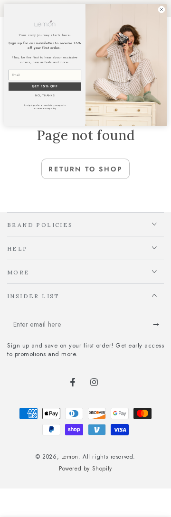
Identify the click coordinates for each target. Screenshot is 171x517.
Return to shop (85, 169)
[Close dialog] (161, 9)
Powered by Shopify (85, 469)
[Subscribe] (158, 324)
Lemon (69, 456)
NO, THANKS (45, 96)
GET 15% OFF (45, 86)
